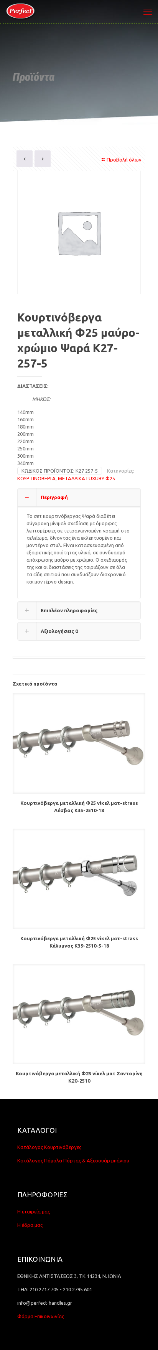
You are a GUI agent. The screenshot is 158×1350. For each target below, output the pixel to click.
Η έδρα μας (30, 1225)
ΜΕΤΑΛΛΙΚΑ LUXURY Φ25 (86, 478)
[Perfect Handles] (22, 11)
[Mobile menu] (147, 11)
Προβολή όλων (124, 159)
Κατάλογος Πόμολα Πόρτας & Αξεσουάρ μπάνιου (73, 1160)
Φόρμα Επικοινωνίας (40, 1316)
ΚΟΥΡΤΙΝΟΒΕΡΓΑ (36, 478)
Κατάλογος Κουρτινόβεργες (49, 1147)
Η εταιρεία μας (33, 1211)
